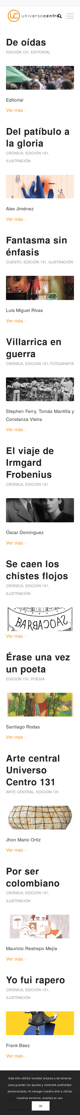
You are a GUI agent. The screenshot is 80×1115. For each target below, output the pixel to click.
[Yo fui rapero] (40, 1023)
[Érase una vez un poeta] (40, 704)
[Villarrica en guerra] (40, 389)
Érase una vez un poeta (38, 662)
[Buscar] (57, 16)
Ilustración (18, 160)
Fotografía (62, 363)
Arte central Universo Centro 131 (33, 769)
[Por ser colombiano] (40, 926)
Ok (40, 1106)
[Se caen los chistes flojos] (40, 619)
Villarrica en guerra (34, 347)
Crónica (14, 153)
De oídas (26, 41)
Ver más (14, 110)
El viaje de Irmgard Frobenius (30, 462)
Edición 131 (17, 52)
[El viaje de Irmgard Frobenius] (40, 510)
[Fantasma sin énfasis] (40, 288)
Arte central (20, 791)
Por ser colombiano (33, 876)
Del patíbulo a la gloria (38, 137)
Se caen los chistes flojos (37, 569)
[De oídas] (40, 78)
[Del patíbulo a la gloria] (40, 187)
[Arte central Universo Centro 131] (40, 817)
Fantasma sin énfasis (36, 245)
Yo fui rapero (35, 979)
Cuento (13, 261)
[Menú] (68, 16)
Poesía (38, 678)
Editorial (40, 52)
